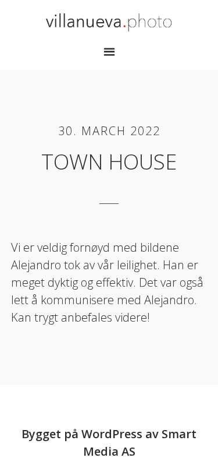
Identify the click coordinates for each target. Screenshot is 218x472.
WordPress (111, 434)
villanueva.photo (109, 22)
